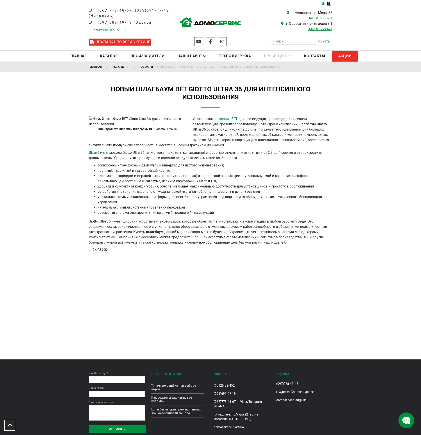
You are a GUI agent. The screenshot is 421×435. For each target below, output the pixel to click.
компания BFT (225, 119)
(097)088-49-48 (115, 22)
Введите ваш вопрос (102, 402)
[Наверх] (9, 425)
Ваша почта (96, 388)
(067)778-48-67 (225, 401)
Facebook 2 (210, 41)
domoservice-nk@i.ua (229, 427)
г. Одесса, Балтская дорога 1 (297, 392)
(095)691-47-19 (225, 393)
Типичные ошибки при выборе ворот (173, 387)
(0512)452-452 (224, 385)
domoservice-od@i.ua (291, 400)
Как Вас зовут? (98, 373)
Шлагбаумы (98, 152)
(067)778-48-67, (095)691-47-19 (133, 10)
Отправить (117, 429)
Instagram (222, 41)
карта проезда (320, 18)
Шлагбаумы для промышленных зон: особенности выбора (176, 411)
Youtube (198, 41)
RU (329, 4)
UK (323, 4)
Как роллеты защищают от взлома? (171, 399)
